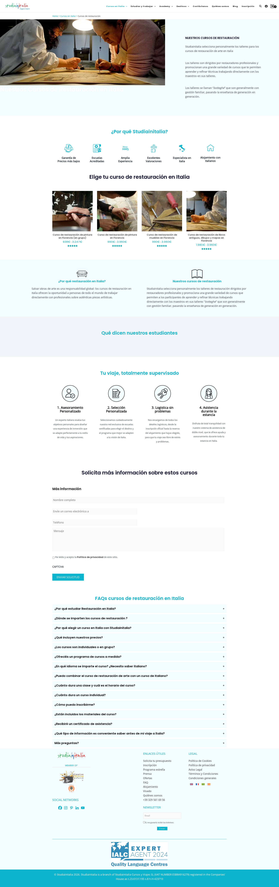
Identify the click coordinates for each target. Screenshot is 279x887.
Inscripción (150, 765)
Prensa (147, 773)
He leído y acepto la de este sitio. (86, 557)
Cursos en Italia (67, 16)
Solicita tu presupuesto (157, 761)
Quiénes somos (152, 795)
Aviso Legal (195, 769)
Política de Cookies (200, 761)
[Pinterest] (71, 807)
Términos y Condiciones (203, 773)
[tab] (139, 609)
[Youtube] (82, 807)
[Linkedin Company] (77, 807)
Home (55, 16)
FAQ (145, 782)
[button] (126, 6)
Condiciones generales (202, 778)
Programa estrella (154, 769)
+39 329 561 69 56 (154, 799)
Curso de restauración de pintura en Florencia (117, 236)
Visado (147, 791)
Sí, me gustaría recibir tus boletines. (159, 822)
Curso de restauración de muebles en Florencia (162, 236)
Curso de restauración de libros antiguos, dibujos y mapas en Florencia (206, 238)
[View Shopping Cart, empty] (272, 6)
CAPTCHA (58, 566)
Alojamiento (150, 786)
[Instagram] (65, 807)
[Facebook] (60, 807)
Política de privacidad (90, 557)
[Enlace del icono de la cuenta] (266, 6)
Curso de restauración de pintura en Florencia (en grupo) (72, 236)
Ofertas (147, 778)
